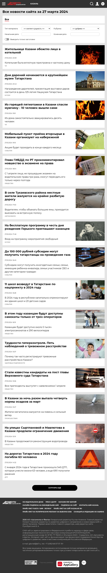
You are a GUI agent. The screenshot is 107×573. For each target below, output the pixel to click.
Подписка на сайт (69, 505)
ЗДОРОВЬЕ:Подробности (15, 363)
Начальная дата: (12, 34)
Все (7, 19)
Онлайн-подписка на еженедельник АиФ (41, 505)
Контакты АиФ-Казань (89, 505)
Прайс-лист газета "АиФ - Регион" (37, 508)
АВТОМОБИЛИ (10, 216)
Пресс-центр (51, 502)
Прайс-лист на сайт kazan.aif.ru (68, 508)
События (8, 151)
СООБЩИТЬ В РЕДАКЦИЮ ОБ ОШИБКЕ (89, 512)
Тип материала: (11, 29)
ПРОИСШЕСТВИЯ (11, 418)
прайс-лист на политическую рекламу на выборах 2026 (47, 512)
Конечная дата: (60, 34)
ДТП (6, 477)
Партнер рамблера (46, 562)
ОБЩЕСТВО (9, 183)
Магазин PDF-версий (67, 502)
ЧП (6, 66)
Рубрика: (58, 29)
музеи (7, 95)
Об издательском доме (33, 502)
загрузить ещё (54, 488)
